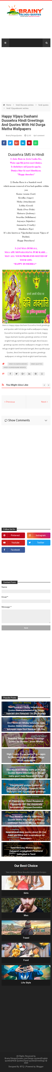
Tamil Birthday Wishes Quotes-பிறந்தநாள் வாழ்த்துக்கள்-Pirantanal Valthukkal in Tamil (26, 851)
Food (26, 960)
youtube (15, 543)
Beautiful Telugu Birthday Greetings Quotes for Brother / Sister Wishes (26, 740)
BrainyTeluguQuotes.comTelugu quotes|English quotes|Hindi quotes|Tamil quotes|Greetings (26, 1059)
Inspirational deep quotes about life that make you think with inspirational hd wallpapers (26, 835)
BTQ (22, 1066)
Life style (26, 982)
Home (9, 105)
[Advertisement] (26, 73)
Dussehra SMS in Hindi (26, 154)
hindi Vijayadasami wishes (17, 108)
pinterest (15, 536)
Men (26, 915)
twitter (40, 543)
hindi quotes (43, 105)
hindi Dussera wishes (25, 105)
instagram (41, 536)
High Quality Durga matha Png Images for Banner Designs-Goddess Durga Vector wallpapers (26, 757)
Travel (26, 938)
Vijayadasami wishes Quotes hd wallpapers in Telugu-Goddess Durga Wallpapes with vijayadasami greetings (26, 788)
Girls (26, 893)
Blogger (39, 1066)
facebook (15, 550)
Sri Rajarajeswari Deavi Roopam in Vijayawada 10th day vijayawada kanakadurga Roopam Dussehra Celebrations (26, 806)
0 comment (39, 136)
